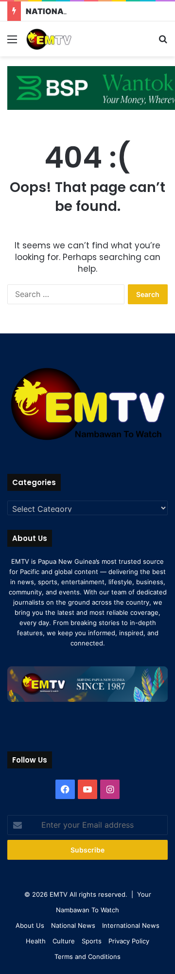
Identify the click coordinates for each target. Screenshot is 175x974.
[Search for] (163, 42)
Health (36, 941)
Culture (63, 941)
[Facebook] (65, 789)
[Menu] (12, 42)
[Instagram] (110, 789)
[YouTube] (87, 789)
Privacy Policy (128, 941)
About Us (30, 925)
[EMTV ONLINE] (63, 39)
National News (73, 925)
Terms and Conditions (87, 956)
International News (130, 925)
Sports (92, 941)
